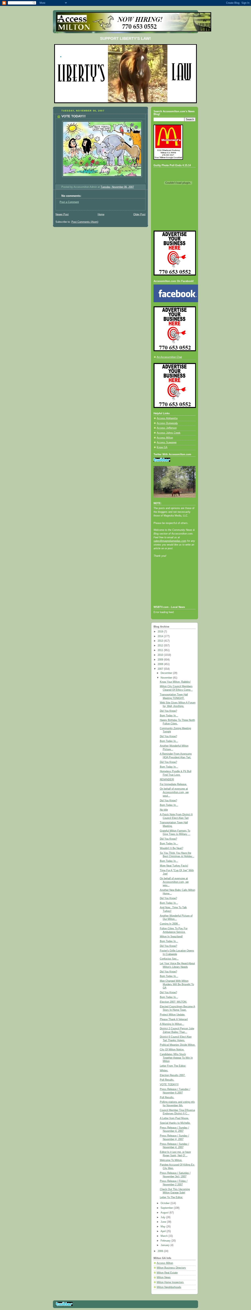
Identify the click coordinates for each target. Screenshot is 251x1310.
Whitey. (164, 1070)
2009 (161, 659)
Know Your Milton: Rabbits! (175, 682)
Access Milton (165, 437)
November (167, 677)
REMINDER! (167, 779)
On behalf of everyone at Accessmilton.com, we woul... (174, 792)
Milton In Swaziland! (171, 936)
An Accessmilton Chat (169, 357)
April (163, 1231)
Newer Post (62, 214)
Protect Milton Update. (172, 1014)
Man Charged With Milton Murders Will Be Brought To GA (177, 984)
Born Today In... (169, 715)
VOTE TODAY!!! (169, 1084)
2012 (161, 645)
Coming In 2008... (170, 923)
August (165, 1212)
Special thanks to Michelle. (175, 1123)
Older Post (139, 214)
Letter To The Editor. (171, 1197)
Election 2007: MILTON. (173, 1002)
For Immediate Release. (173, 784)
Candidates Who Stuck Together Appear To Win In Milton (176, 1058)
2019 (161, 631)
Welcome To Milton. (171, 1160)
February (166, 1240)
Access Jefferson (167, 428)
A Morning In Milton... (172, 1024)
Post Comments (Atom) (84, 222)
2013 (161, 640)
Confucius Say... (169, 958)
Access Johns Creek (168, 432)
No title (164, 809)
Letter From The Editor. (173, 1066)
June (164, 1222)
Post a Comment (69, 202)
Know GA (162, 447)
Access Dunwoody (167, 423)
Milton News (164, 1277)
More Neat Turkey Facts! (174, 865)
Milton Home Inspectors (170, 1282)
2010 (161, 655)
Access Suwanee (166, 442)
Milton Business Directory (171, 1267)
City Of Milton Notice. (172, 1049)
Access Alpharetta (167, 418)
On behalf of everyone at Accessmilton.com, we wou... (174, 882)
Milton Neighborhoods (169, 1287)
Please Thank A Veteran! (174, 1019)
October (165, 1203)
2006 (161, 1251)
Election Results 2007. (173, 1075)
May (163, 1226)
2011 (161, 650)
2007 (161, 669)
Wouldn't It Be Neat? (171, 848)
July (163, 1217)
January (165, 1245)
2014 (161, 636)
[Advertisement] (171, 587)
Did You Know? (168, 711)
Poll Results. (167, 1079)
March (164, 1236)
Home (101, 214)
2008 (161, 664)
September (167, 1208)
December (167, 673)
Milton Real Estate (167, 1272)
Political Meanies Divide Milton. (178, 1045)
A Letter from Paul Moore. (174, 1118)
